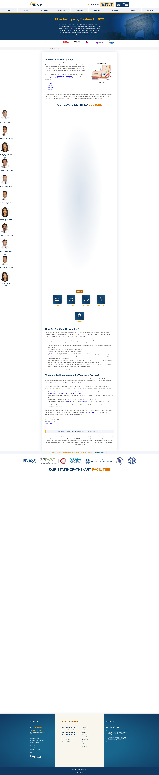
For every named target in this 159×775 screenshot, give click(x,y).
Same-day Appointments (107, 4)
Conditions (61, 10)
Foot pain (50, 85)
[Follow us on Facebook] (107, 727)
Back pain (50, 91)
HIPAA (83, 744)
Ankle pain (50, 87)
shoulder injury (60, 76)
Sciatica (132, 10)
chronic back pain (86, 401)
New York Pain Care (54, 78)
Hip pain (50, 83)
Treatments (79, 10)
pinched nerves (78, 63)
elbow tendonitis (53, 393)
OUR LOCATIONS (94, 4)
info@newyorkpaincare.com (39, 732)
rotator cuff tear (77, 393)
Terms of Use (85, 737)
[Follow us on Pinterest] (118, 727)
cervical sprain (69, 76)
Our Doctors (44, 10)
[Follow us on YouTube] (114, 727)
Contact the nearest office (92, 412)
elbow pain (64, 74)
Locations (84, 730)
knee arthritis (54, 356)
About (26, 10)
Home (8, 10)
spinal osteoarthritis (63, 356)
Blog (83, 741)
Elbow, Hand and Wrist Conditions (83, 452)
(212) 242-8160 (49, 423)
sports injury (52, 353)
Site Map (84, 746)
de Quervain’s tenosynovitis (64, 393)
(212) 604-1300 (38, 727)
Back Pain (97, 10)
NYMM (83, 772)
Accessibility (85, 734)
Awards (84, 732)
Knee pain (50, 89)
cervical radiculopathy (52, 64)
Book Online (37, 730)
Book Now (79, 291)
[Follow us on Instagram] (111, 727)
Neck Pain (115, 10)
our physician (119, 738)
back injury (69, 401)
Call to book (122, 4)
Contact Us (150, 10)
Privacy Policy (85, 739)
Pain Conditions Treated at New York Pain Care (65, 452)
